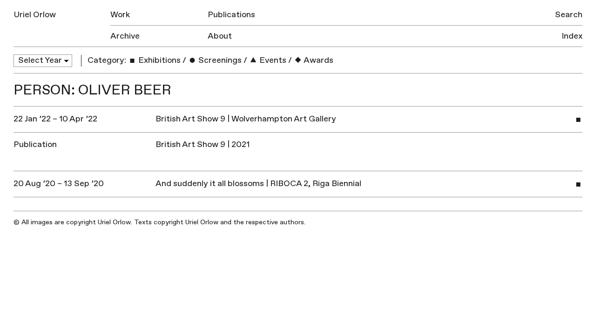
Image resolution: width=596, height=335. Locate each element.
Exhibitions (158, 60)
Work (120, 14)
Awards (317, 60)
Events (271, 60)
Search (568, 14)
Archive (125, 36)
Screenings (219, 60)
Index (572, 36)
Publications (231, 14)
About (220, 36)
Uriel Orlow (35, 14)
